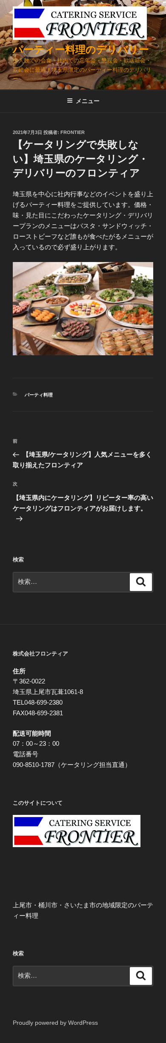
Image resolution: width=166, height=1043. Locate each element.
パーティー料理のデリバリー (81, 49)
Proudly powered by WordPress (55, 1022)
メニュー (88, 101)
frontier (72, 132)
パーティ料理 (39, 394)
